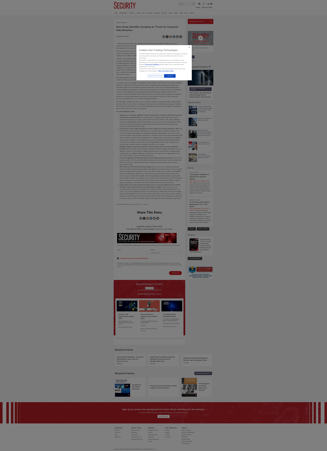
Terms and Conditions (152, 64)
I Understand (170, 76)
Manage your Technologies (155, 76)
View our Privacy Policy (166, 71)
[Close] (189, 47)
